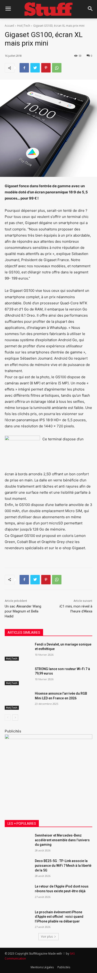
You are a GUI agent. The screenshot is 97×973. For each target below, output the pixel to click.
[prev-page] (8, 717)
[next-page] (15, 717)
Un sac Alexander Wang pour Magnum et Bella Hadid (23, 611)
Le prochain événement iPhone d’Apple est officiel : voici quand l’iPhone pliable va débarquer (59, 916)
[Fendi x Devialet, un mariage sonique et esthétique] (18, 651)
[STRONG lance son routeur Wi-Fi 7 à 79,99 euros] (18, 676)
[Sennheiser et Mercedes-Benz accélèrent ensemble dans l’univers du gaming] (18, 842)
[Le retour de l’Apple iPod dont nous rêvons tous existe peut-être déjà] (18, 893)
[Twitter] (35, 67)
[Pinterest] (46, 67)
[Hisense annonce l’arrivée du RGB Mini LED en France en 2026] (18, 700)
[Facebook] (24, 67)
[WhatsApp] (56, 67)
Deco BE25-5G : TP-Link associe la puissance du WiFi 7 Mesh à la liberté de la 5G (63, 865)
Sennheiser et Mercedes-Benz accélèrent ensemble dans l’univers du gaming (62, 839)
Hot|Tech (23, 26)
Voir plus (47, 937)
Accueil (9, 26)
